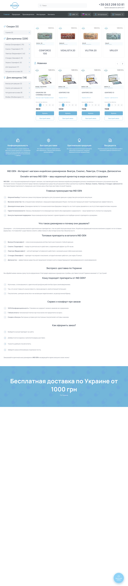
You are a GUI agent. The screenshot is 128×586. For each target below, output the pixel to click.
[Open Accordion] (29, 32)
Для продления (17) (12, 67)
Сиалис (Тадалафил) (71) (14, 49)
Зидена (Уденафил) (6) (13, 62)
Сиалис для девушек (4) (13, 88)
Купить (45, 113)
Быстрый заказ (45, 118)
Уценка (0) (9, 32)
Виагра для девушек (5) (13, 84)
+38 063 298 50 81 (111, 4)
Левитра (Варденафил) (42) (15, 53)
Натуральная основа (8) (13, 92)
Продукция (16, 14)
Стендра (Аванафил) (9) (14, 58)
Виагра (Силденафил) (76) (14, 45)
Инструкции (41, 14)
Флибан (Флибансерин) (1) (14, 97)
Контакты (51, 14)
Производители (28, 14)
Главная (7, 14)
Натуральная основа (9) (14, 71)
